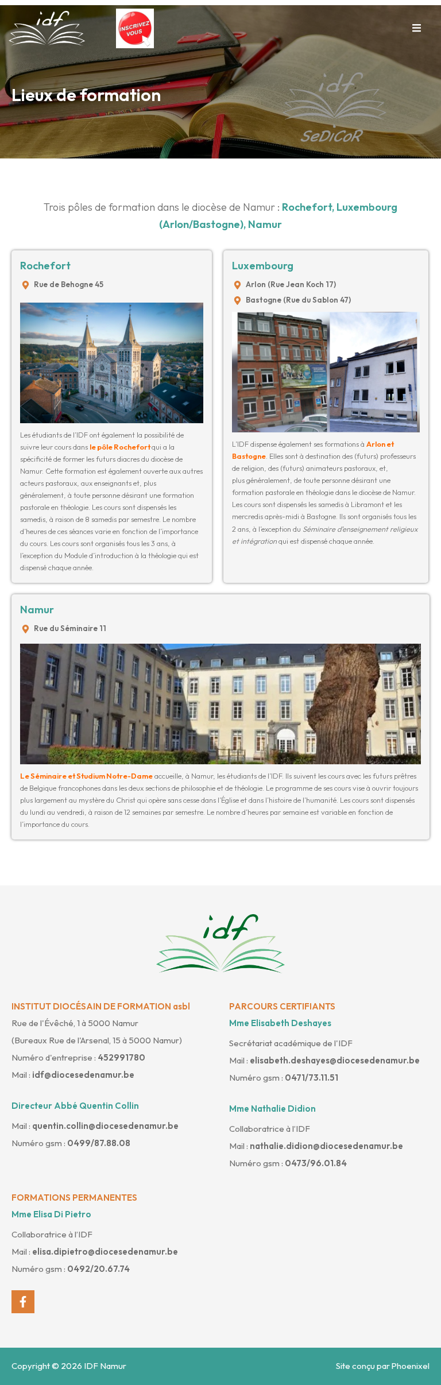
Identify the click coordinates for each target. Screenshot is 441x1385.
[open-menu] (416, 28)
